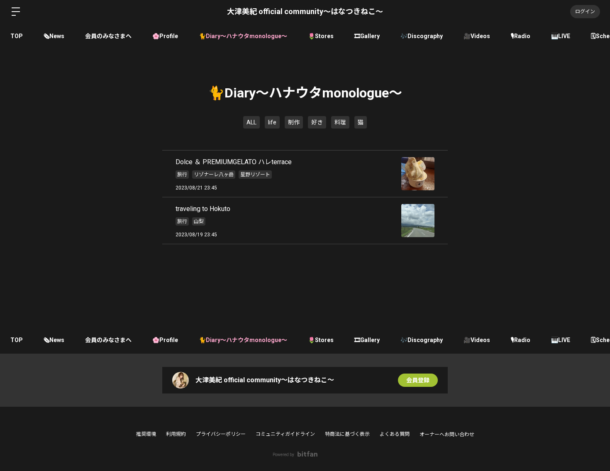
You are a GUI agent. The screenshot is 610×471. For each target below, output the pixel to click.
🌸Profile (165, 36)
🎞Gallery (367, 36)
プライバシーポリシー (221, 434)
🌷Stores (321, 36)
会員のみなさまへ (108, 36)
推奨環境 (146, 434)
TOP (16, 36)
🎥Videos (477, 36)
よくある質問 (395, 434)
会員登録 (417, 380)
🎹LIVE (560, 36)
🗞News (54, 36)
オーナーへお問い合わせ (447, 434)
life (272, 122)
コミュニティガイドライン (285, 434)
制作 (294, 122)
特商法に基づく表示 (347, 434)
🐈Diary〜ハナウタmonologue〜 (243, 36)
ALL (251, 122)
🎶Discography (421, 36)
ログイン (585, 12)
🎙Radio (520, 36)
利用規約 (176, 434)
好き (317, 122)
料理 (340, 122)
